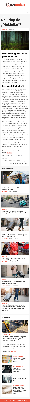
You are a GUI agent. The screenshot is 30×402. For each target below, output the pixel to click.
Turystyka (3, 16)
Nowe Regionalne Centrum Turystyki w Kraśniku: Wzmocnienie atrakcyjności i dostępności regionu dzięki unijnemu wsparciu (15, 295)
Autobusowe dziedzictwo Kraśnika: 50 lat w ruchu (7, 369)
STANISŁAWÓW (19, 155)
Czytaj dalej (13, 351)
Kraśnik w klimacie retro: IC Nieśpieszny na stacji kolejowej (15, 177)
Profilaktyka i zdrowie (18, 377)
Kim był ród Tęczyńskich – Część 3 (19, 162)
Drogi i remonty (6, 334)
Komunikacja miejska (18, 366)
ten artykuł (9, 152)
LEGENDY (8, 155)
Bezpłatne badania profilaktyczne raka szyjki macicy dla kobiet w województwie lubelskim (7, 389)
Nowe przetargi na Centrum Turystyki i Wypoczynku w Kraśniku (15, 271)
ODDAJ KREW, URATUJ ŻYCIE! (7, 379)
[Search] (28, 12)
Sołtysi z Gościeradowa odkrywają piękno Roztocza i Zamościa (15, 224)
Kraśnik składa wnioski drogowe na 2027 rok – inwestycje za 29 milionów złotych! (15, 326)
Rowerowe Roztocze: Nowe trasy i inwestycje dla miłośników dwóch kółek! (15, 201)
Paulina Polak (4, 29)
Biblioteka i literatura (18, 356)
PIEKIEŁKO (13, 155)
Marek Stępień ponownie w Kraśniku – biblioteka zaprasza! (7, 359)
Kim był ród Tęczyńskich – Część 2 (11, 159)
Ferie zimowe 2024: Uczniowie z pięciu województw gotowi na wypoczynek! (15, 248)
